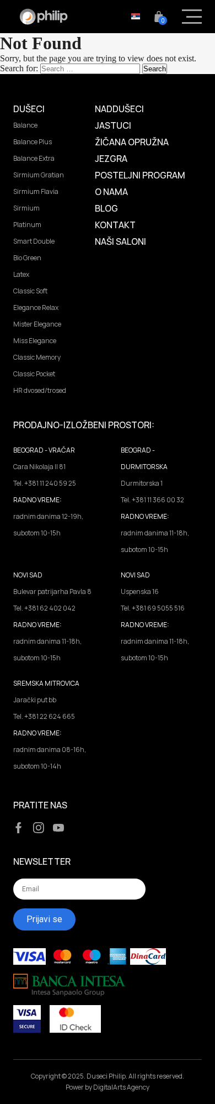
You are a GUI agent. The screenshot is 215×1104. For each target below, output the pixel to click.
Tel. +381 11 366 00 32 (152, 499)
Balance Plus (32, 141)
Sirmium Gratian (38, 175)
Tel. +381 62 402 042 (44, 608)
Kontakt (115, 225)
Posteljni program (140, 175)
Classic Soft (30, 291)
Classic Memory (37, 357)
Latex (21, 274)
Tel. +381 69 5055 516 (153, 608)
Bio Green (27, 257)
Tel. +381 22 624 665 (44, 716)
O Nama (111, 192)
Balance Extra (34, 158)
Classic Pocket (34, 373)
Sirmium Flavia (35, 191)
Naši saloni (120, 241)
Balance (25, 125)
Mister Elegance (37, 324)
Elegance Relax (35, 307)
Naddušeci (119, 109)
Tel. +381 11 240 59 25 (44, 483)
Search (154, 69)
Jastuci (113, 125)
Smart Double (34, 241)
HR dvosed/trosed (39, 390)
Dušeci (29, 109)
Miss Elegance (34, 340)
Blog (106, 208)
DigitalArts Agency (121, 1087)
